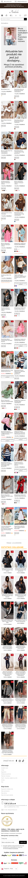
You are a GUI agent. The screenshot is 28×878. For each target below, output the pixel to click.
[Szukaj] (25, 19)
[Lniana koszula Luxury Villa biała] (7, 202)
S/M (16, 249)
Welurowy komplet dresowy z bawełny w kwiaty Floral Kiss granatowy (7, 673)
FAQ (2, 782)
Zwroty (3, 780)
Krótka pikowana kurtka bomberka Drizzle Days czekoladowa (20, 595)
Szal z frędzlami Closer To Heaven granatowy (21, 621)
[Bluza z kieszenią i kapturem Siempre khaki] (7, 390)
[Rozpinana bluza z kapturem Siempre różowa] (7, 171)
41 (11, 280)
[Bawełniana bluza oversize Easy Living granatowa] (20, 140)
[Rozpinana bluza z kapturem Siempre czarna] (7, 297)
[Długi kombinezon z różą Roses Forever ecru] (7, 360)
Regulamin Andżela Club (7, 789)
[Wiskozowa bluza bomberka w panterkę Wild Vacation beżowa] (20, 421)
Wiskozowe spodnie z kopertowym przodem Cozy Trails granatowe (20, 726)
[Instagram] (20, 761)
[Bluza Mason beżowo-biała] (7, 110)
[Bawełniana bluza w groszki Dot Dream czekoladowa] (20, 79)
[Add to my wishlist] (11, 85)
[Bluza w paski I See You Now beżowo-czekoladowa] (7, 140)
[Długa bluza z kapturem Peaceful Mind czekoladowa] (20, 390)
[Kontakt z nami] (16, 1)
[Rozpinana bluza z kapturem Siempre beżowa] (20, 452)
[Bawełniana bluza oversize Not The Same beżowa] (7, 329)
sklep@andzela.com (22, 1)
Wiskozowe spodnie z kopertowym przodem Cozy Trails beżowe (7, 726)
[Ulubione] (20, 15)
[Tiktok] (23, 761)
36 (1, 280)
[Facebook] (16, 761)
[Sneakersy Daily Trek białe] (7, 265)
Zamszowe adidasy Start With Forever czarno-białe (7, 621)
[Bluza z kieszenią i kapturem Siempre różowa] (7, 233)
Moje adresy (4, 793)
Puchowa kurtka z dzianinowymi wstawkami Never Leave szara (7, 700)
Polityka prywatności (6, 774)
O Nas (2, 770)
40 (9, 280)
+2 (18, 251)
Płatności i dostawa (5, 776)
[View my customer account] (16, 15)
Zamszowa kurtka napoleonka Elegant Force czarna (20, 647)
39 (7, 280)
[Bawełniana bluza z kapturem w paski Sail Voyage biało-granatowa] (20, 360)
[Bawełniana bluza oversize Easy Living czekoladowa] (20, 202)
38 (5, 280)
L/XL (18, 249)
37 (3, 280)
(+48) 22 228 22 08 (10, 803)
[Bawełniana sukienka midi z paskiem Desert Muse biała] (20, 516)
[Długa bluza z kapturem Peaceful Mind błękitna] (20, 233)
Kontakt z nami (4, 768)
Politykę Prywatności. (13, 848)
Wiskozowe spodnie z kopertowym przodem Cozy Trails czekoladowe (7, 751)
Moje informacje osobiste (7, 795)
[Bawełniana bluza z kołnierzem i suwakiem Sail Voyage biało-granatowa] (7, 452)
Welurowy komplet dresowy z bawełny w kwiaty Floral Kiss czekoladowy (20, 673)
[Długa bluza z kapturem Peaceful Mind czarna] (20, 297)
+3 (5, 190)
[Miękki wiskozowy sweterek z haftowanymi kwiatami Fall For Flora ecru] (20, 265)
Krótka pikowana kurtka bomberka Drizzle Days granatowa (20, 570)
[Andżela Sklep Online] (14, 11)
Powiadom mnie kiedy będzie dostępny (20, 284)
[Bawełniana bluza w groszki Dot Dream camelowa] (20, 110)
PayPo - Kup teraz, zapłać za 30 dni (9, 778)
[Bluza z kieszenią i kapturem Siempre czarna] (20, 171)
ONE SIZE (3, 93)
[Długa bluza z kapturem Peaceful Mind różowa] (20, 329)
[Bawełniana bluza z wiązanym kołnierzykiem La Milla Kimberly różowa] (7, 421)
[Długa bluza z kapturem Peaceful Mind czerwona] (20, 484)
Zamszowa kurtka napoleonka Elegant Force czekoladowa (7, 647)
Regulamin (3, 772)
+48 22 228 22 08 (7, 1)
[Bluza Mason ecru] (7, 79)
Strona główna (4, 23)
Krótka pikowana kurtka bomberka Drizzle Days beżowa (7, 595)
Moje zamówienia (5, 791)
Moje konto (5, 786)
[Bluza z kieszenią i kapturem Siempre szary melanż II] (7, 484)
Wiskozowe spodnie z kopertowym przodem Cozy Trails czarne (20, 700)
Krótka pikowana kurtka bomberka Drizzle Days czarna (7, 570)
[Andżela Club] (12, 15)
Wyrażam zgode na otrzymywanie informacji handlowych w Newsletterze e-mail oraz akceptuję (13, 847)
